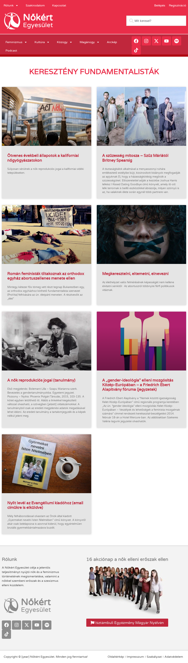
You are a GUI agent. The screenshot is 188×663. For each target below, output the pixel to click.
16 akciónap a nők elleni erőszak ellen (127, 559)
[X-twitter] (156, 40)
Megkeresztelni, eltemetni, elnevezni (135, 273)
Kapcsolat (59, 5)
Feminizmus (14, 42)
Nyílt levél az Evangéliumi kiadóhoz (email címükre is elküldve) (45, 505)
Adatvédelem (173, 657)
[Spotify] (176, 40)
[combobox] (156, 21)
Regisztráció (177, 5)
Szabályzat (154, 657)
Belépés (159, 5)
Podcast (11, 50)
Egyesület (38, 25)
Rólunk (9, 5)
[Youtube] (166, 40)
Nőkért (38, 17)
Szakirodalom (35, 5)
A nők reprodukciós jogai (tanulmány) (41, 380)
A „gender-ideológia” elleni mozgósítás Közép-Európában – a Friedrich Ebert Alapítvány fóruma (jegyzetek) (137, 385)
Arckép (112, 42)
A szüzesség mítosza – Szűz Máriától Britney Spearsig (135, 157)
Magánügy (87, 42)
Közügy (62, 42)
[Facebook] (136, 40)
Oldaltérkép (116, 657)
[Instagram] (146, 40)
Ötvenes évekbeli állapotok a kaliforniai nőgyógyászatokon (43, 157)
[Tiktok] (136, 50)
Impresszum (135, 657)
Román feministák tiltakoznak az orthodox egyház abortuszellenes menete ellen (45, 276)
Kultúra (40, 42)
